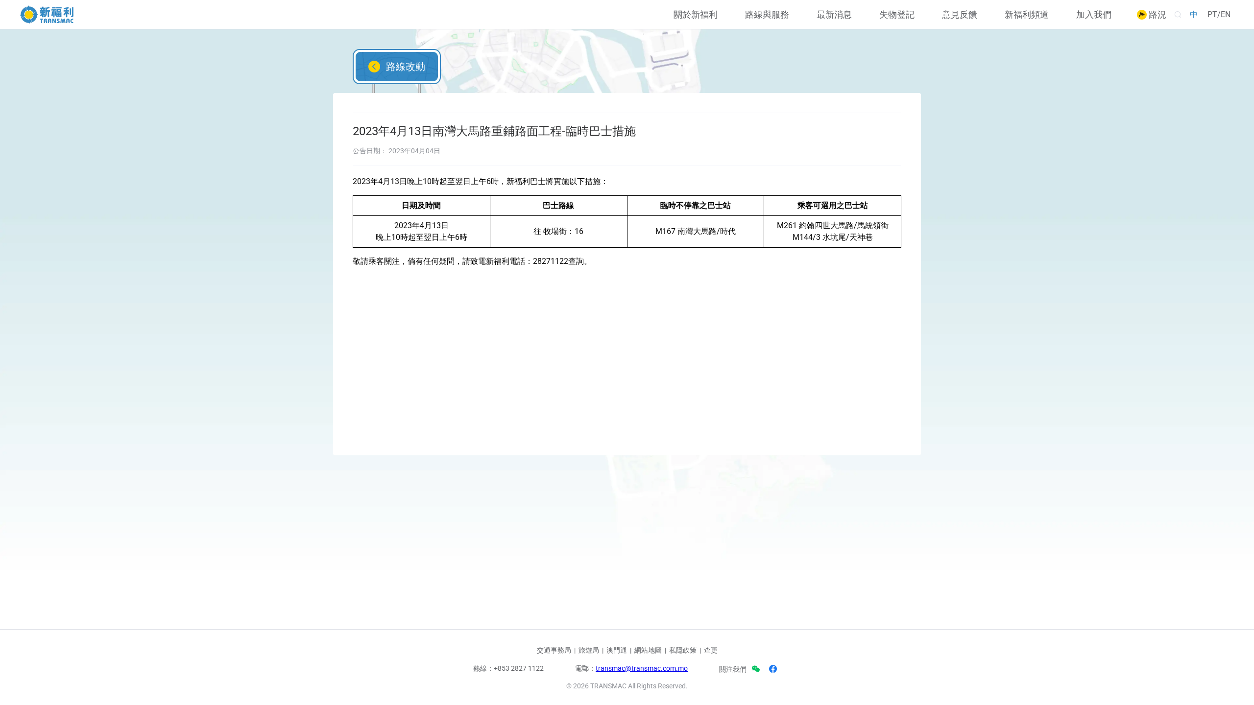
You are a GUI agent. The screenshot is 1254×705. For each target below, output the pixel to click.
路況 (1156, 15)
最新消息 (834, 15)
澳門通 (616, 650)
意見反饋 (959, 15)
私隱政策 (683, 650)
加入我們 (1093, 15)
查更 (711, 650)
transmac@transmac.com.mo (642, 668)
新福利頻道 (1027, 15)
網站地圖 (648, 650)
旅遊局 (589, 650)
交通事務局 (554, 650)
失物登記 (897, 15)
